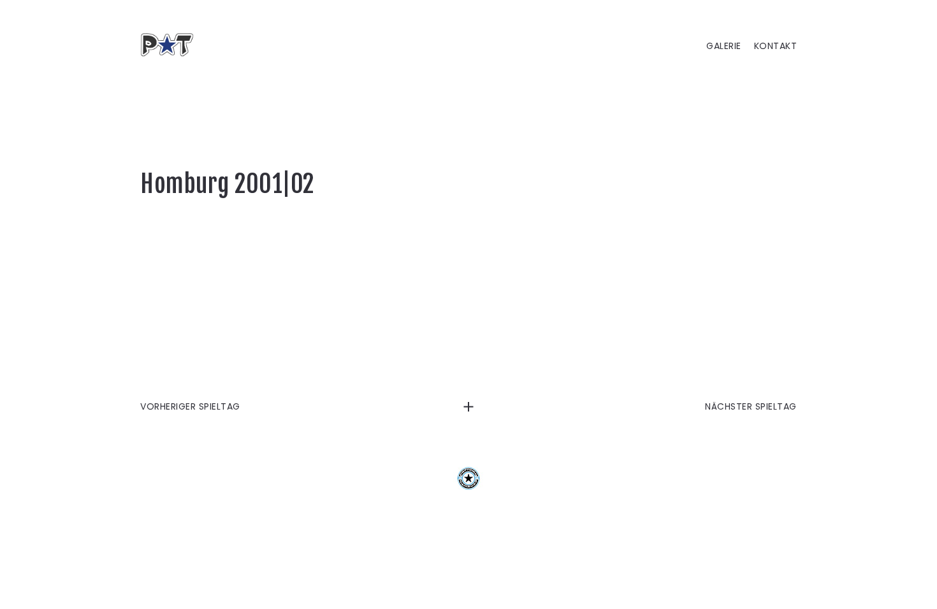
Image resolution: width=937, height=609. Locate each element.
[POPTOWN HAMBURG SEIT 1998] (172, 44)
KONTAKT (775, 46)
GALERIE (723, 46)
